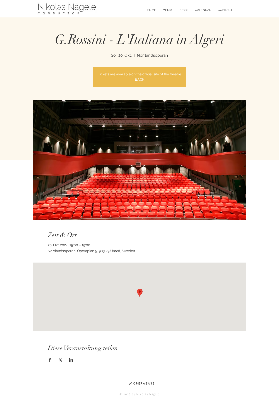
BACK (139, 79)
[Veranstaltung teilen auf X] (60, 360)
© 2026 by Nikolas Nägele (139, 394)
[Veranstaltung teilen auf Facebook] (50, 360)
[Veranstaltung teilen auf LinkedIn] (71, 360)
